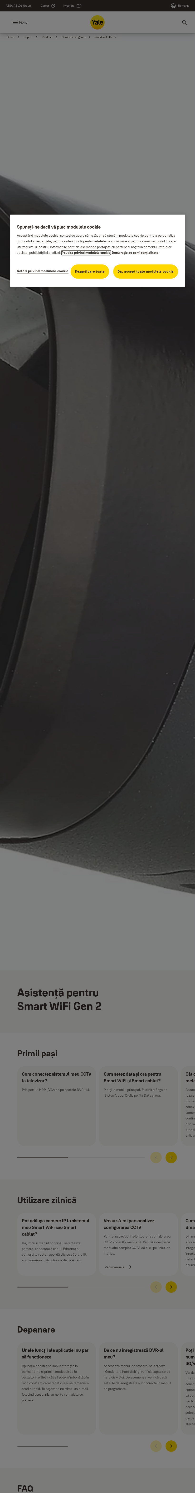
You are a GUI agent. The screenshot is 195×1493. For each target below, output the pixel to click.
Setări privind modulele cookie (42, 271)
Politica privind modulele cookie (86, 252)
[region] (97, 251)
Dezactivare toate (90, 271)
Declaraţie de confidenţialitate (135, 252)
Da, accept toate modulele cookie (145, 271)
